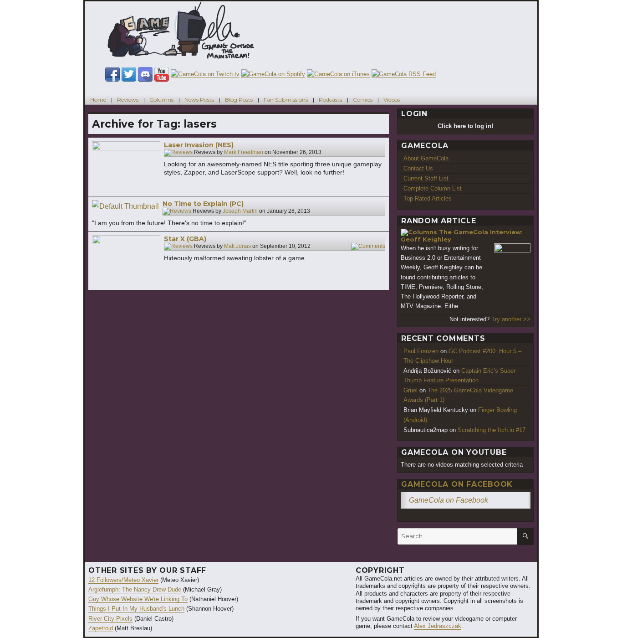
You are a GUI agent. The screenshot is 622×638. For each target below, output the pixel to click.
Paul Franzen (420, 351)
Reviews (127, 99)
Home (98, 99)
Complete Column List (432, 188)
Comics (362, 99)
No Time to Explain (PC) (203, 204)
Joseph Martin (240, 211)
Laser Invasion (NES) (199, 145)
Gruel (410, 390)
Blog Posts (239, 99)
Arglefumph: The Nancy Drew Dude (134, 589)
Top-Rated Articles (427, 198)
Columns (161, 99)
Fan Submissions (286, 99)
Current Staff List (426, 178)
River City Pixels (110, 618)
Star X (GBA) (185, 239)
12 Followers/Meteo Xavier (123, 579)
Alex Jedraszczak (437, 626)
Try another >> (510, 319)
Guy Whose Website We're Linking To (138, 599)
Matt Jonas (237, 246)
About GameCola (426, 158)
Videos (391, 99)
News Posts (199, 99)
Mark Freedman (243, 152)
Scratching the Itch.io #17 (491, 430)
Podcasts (330, 99)
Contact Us (418, 168)
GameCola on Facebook (457, 484)
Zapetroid (100, 628)
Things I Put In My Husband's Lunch (136, 608)
